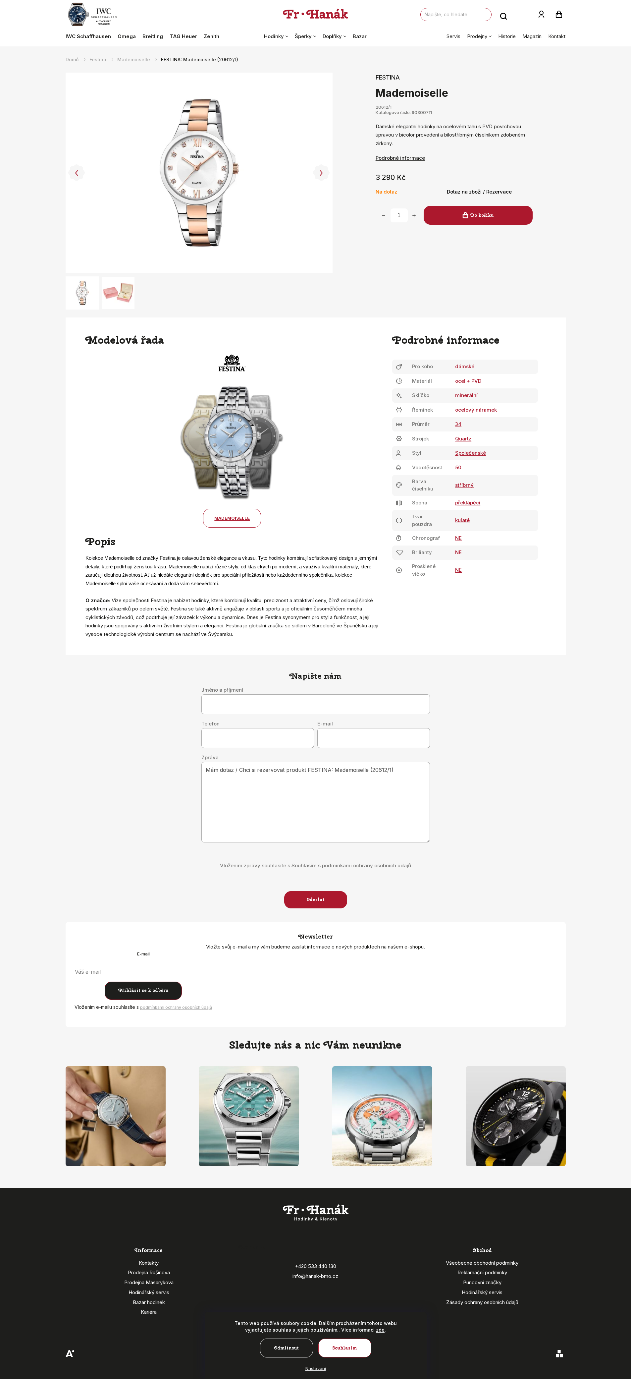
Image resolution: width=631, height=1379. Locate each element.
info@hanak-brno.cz (315, 1276)
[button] (76, 173)
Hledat (503, 14)
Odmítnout (286, 1348)
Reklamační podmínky (482, 1272)
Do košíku (482, 215)
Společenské (470, 453)
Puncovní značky (482, 1282)
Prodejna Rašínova (149, 1272)
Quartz (463, 438)
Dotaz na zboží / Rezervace (479, 192)
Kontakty (149, 1263)
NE (458, 538)
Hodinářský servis (149, 1292)
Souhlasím (345, 1348)
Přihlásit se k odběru (143, 990)
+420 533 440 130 (315, 1266)
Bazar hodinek (149, 1302)
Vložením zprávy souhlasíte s (315, 865)
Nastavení (315, 1368)
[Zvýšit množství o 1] (414, 216)
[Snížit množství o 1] (384, 216)
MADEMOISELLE (232, 518)
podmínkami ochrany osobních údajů (176, 1007)
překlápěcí (467, 502)
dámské (464, 366)
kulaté (462, 520)
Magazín (532, 36)
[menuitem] (90, 36)
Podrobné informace (400, 158)
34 (458, 424)
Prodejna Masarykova (149, 1282)
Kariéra (149, 1312)
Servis (453, 36)
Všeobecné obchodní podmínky (482, 1263)
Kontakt (556, 36)
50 (458, 467)
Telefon (210, 723)
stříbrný (464, 485)
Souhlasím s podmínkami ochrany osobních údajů (351, 865)
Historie (507, 36)
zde (380, 1330)
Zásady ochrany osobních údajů (482, 1302)
